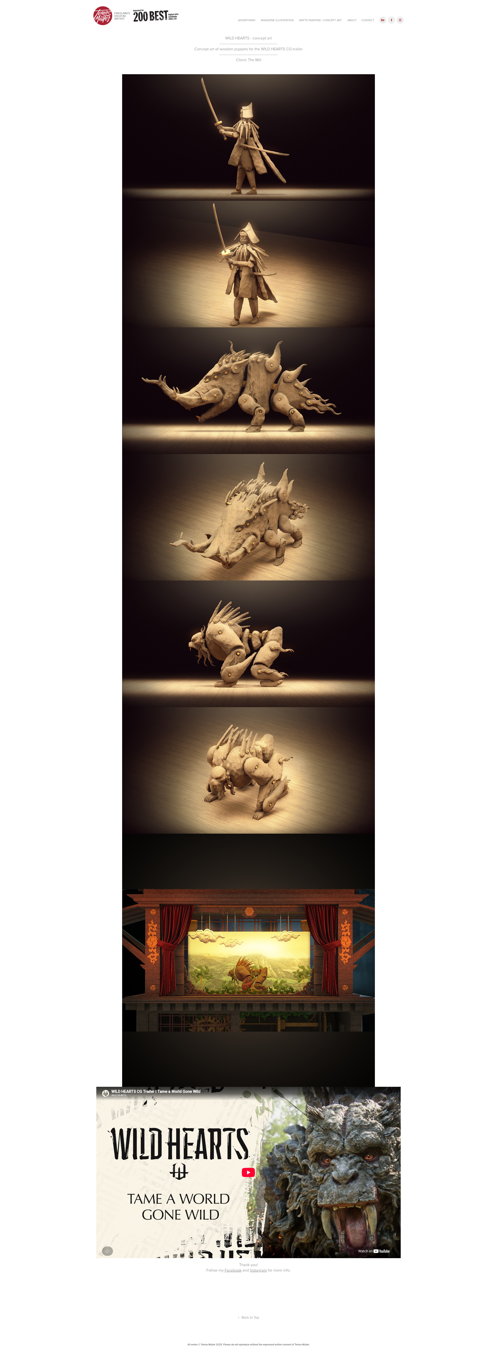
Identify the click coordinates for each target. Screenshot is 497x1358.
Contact (367, 20)
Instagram (258, 1270)
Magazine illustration (277, 20)
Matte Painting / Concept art (320, 20)
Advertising (246, 20)
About (351, 20)
